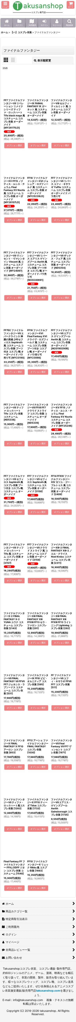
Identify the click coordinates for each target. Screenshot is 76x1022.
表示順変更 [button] (44, 60)
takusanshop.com (48, 990)
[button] (5, 5)
